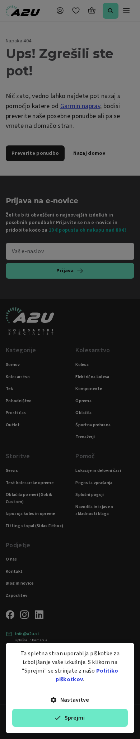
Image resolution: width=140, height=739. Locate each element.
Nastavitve (74, 700)
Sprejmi (75, 718)
